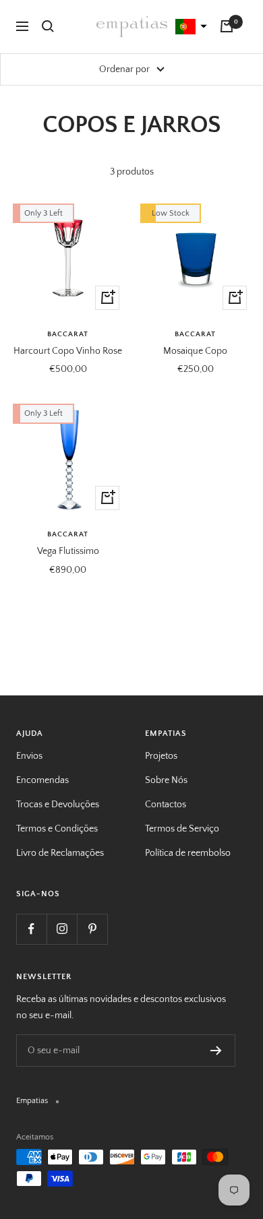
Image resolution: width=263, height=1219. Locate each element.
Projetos (161, 756)
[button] (189, 26)
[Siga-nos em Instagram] (62, 929)
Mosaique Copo (195, 351)
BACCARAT (67, 334)
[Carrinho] (226, 26)
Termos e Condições (57, 828)
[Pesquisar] (48, 26)
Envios (29, 756)
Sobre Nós (166, 780)
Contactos (165, 804)
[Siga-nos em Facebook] (31, 929)
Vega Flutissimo (68, 551)
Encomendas (42, 780)
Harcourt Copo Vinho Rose (67, 351)
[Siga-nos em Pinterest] (92, 929)
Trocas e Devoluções (57, 804)
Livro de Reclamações (60, 853)
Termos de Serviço (182, 828)
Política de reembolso (188, 853)
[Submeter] (216, 1050)
